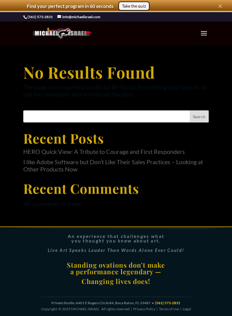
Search (199, 116)
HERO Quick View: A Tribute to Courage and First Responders (104, 151)
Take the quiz (134, 5)
